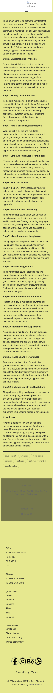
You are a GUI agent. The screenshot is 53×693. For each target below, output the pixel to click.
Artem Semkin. (36, 684)
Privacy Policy (22, 672)
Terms (34, 672)
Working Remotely (15, 642)
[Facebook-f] (14, 661)
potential (20, 461)
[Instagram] (22, 661)
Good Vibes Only (14, 637)
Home (9, 595)
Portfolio (10, 599)
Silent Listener (13, 633)
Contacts (10, 617)
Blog (8, 612)
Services (10, 604)
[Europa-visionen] (34, 4)
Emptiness (11, 629)
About (8, 608)
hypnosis (24, 456)
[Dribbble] (38, 661)
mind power (38, 456)
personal (8, 461)
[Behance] (30, 661)
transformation (11, 466)
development (10, 456)
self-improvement (36, 461)
